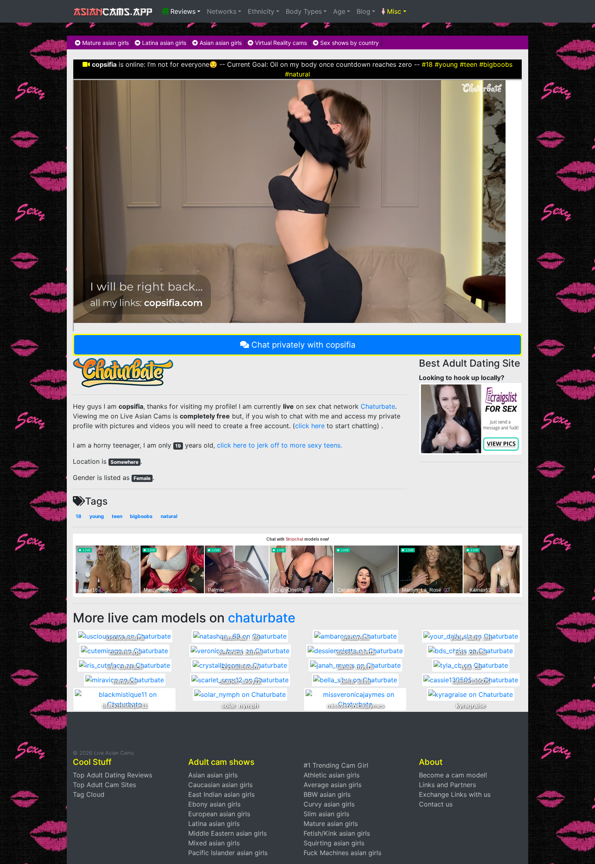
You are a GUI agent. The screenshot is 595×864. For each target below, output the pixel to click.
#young (446, 64)
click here (310, 426)
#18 (427, 64)
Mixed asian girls (214, 843)
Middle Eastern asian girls (227, 833)
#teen (468, 64)
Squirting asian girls (334, 843)
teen (117, 516)
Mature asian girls (105, 42)
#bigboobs (495, 64)
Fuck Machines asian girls (342, 853)
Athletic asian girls (331, 775)
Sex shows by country (349, 42)
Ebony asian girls (214, 804)
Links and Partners (447, 785)
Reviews (182, 11)
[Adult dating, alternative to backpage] (470, 418)
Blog (363, 11)
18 (78, 516)
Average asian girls (332, 785)
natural (169, 516)
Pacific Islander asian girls (228, 853)
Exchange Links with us (455, 794)
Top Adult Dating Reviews (112, 775)
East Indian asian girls (221, 794)
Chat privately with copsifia (303, 345)
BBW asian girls (327, 794)
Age (339, 11)
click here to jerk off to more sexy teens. (279, 445)
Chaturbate (378, 406)
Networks (221, 11)
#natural (297, 74)
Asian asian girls (220, 42)
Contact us (436, 804)
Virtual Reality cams (280, 42)
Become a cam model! (453, 775)
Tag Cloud (88, 794)
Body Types (304, 11)
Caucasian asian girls (220, 785)
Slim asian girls (326, 814)
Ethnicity (261, 11)
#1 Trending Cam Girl (336, 765)
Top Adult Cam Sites (104, 785)
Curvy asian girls (329, 804)
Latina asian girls (163, 42)
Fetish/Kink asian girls (337, 833)
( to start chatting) (336, 426)
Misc (393, 11)
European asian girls (219, 814)
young (96, 516)
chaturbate (261, 618)
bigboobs (141, 516)
